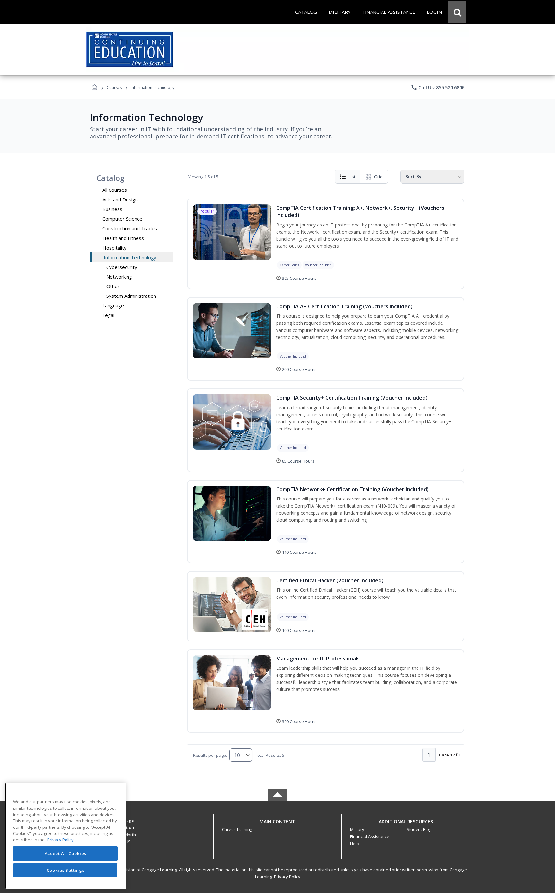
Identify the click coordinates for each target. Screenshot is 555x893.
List (352, 177)
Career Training (237, 829)
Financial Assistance (369, 836)
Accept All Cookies (65, 853)
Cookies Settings (65, 870)
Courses (114, 87)
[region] (65, 836)
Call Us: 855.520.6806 (437, 87)
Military (357, 829)
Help (354, 843)
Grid (378, 177)
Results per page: (210, 755)
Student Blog (419, 829)
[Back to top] (277, 825)
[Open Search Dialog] (457, 12)
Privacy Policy (287, 877)
